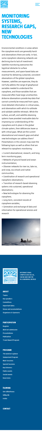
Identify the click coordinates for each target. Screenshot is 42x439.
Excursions (7, 378)
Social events (7, 374)
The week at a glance (10, 354)
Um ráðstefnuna (8, 392)
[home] (4, 4)
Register (6, 326)
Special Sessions (9, 364)
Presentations (8, 333)
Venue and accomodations (12, 309)
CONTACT (6, 409)
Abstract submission (10, 330)
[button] (37, 4)
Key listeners (7, 367)
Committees (7, 302)
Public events (7, 371)
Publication (7, 337)
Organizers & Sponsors (11, 312)
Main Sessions (8, 361)
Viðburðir (6, 395)
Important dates (8, 306)
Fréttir (5, 398)
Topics (5, 295)
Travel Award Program (11, 340)
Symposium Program (10, 357)
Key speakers (7, 299)
